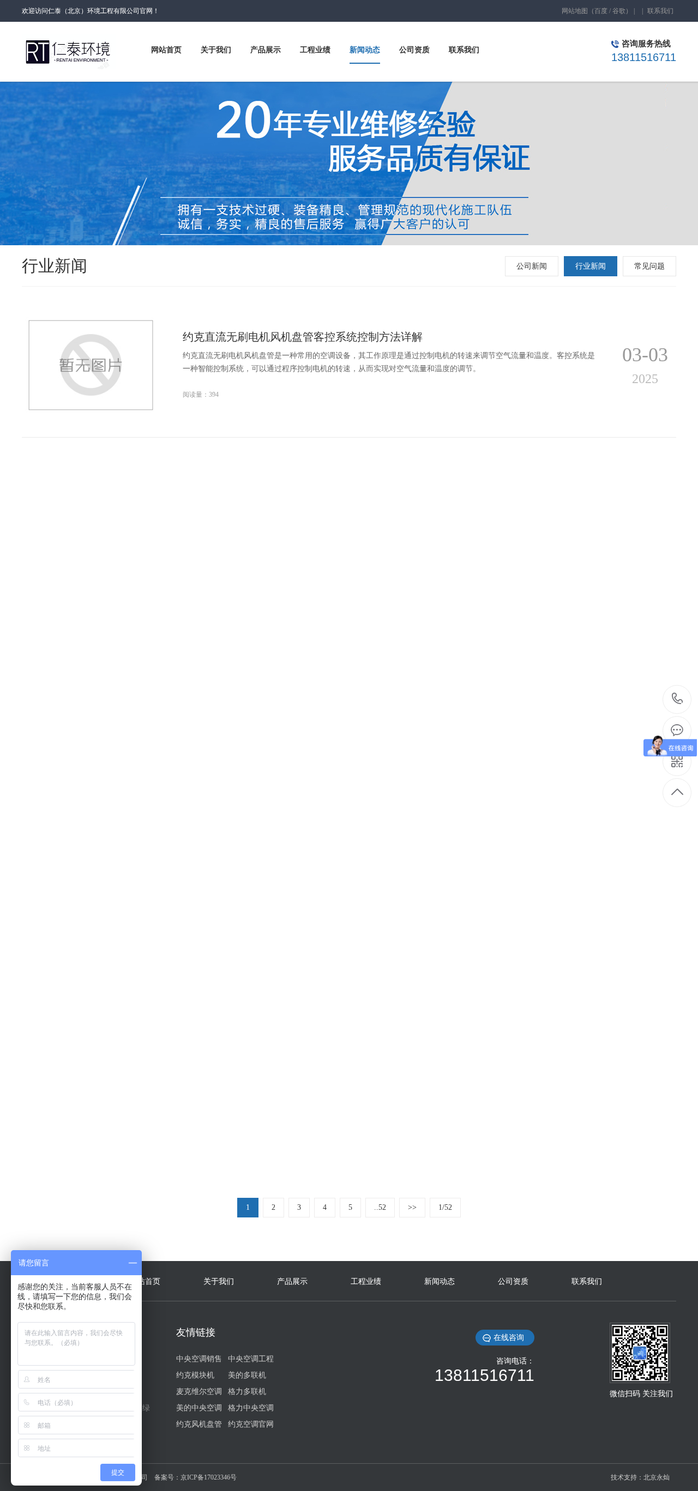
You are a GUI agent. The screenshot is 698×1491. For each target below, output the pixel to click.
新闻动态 (439, 1281)
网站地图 (575, 11)
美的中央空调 (199, 1408)
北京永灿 (656, 1477)
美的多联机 (247, 1375)
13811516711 (677, 699)
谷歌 (618, 11)
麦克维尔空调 (199, 1391)
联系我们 (660, 11)
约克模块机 (195, 1375)
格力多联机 (247, 1391)
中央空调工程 (251, 1359)
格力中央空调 (251, 1408)
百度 (600, 11)
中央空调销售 (199, 1359)
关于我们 (218, 1281)
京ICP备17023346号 (208, 1477)
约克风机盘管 (199, 1424)
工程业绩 (366, 1281)
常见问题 (649, 266)
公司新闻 (531, 266)
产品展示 (292, 1281)
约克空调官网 (251, 1424)
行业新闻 (590, 266)
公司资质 (513, 1281)
